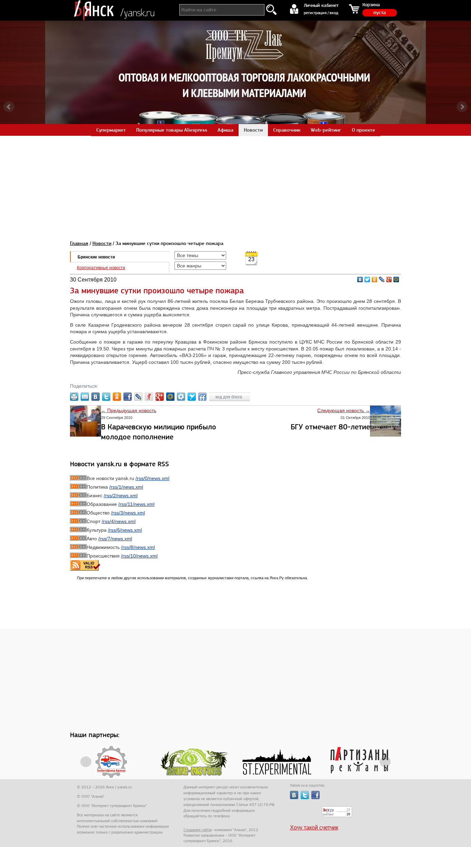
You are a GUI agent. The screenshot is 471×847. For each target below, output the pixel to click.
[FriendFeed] (202, 396)
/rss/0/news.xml (152, 478)
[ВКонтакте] (360, 279)
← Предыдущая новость (128, 410)
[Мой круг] (181, 396)
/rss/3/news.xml (128, 513)
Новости (101, 243)
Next (462, 106)
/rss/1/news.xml (126, 487)
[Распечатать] (74, 396)
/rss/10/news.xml (139, 556)
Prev (8, 106)
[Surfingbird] (192, 396)
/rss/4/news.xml (119, 521)
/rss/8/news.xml (138, 547)
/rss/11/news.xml (136, 504)
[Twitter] (367, 279)
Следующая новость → (343, 410)
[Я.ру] (149, 396)
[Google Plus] (389, 279)
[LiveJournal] (381, 279)
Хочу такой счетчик (314, 827)
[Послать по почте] (85, 396)
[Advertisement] (235, 184)
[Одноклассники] (374, 279)
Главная (79, 243)
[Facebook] (127, 396)
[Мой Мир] (396, 279)
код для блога (229, 397)
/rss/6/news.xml (125, 530)
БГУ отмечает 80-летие (330, 426)
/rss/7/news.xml (115, 538)
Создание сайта (197, 829)
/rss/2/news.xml (121, 495)
